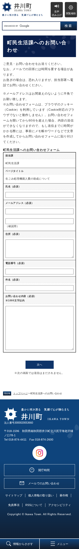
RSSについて (33, 505)
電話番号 (15, 263)
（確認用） (12, 226)
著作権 (64, 495)
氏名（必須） (13, 186)
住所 (13, 234)
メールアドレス (19, 203)
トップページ (20, 393)
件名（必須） (13, 279)
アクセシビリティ (59, 505)
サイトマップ (13, 495)
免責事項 (13, 505)
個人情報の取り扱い (41, 495)
